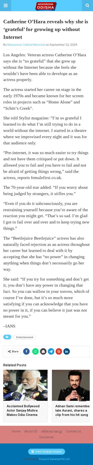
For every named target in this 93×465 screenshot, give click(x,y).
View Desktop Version (48, 451)
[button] (5, 5)
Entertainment (24, 337)
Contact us (73, 431)
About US (30, 431)
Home (16, 431)
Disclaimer (46, 437)
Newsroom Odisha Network (26, 44)
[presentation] (82, 397)
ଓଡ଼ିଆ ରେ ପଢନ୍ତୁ (51, 431)
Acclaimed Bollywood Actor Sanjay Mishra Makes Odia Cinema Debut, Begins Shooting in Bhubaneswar (25, 414)
